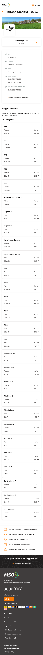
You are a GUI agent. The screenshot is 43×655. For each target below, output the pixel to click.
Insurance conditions (11, 648)
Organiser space (10, 618)
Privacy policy (9, 652)
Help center (8, 626)
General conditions (10, 645)
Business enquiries (11, 622)
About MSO (8, 614)
